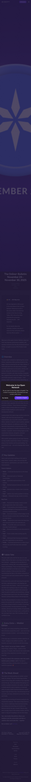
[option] (0, 777)
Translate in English (21, 397)
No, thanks (5, 398)
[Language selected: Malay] (14, 779)
